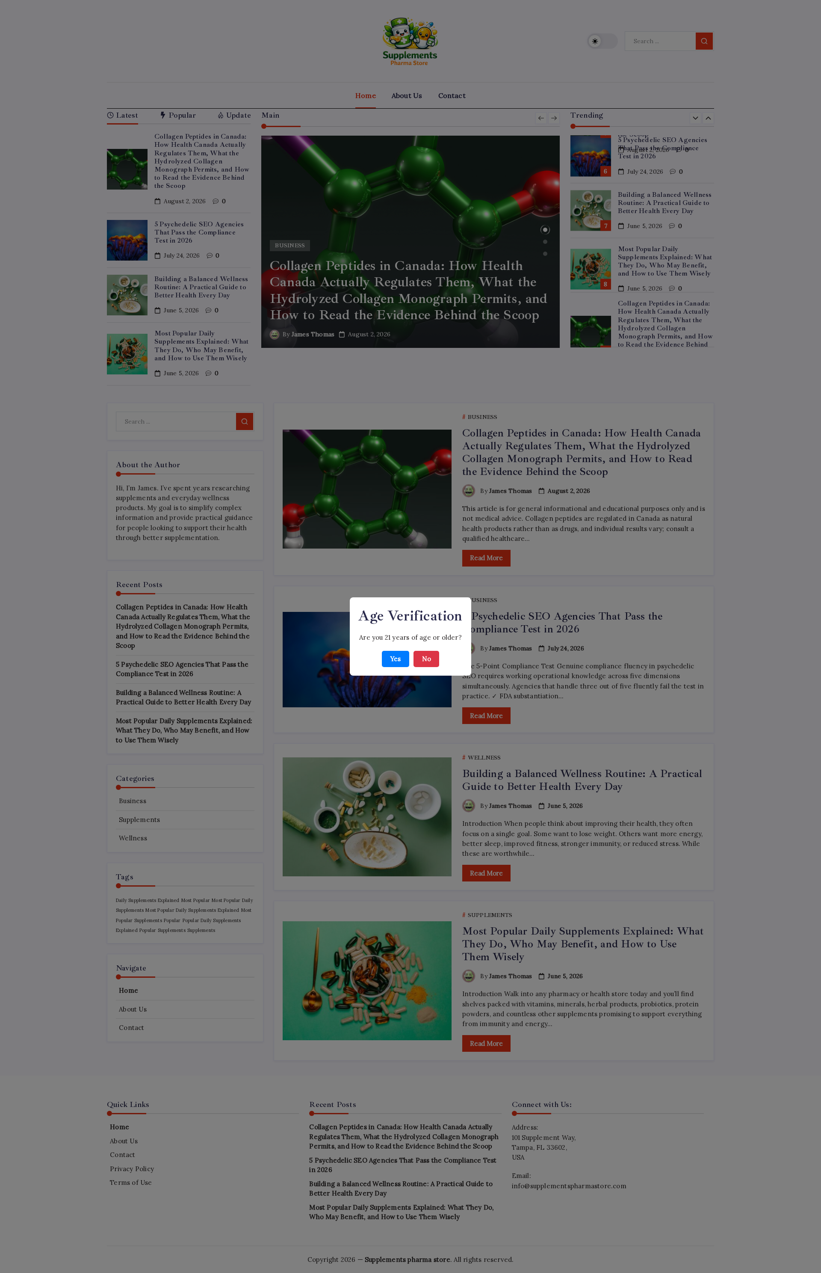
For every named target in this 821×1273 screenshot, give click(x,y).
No (426, 659)
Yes (395, 659)
